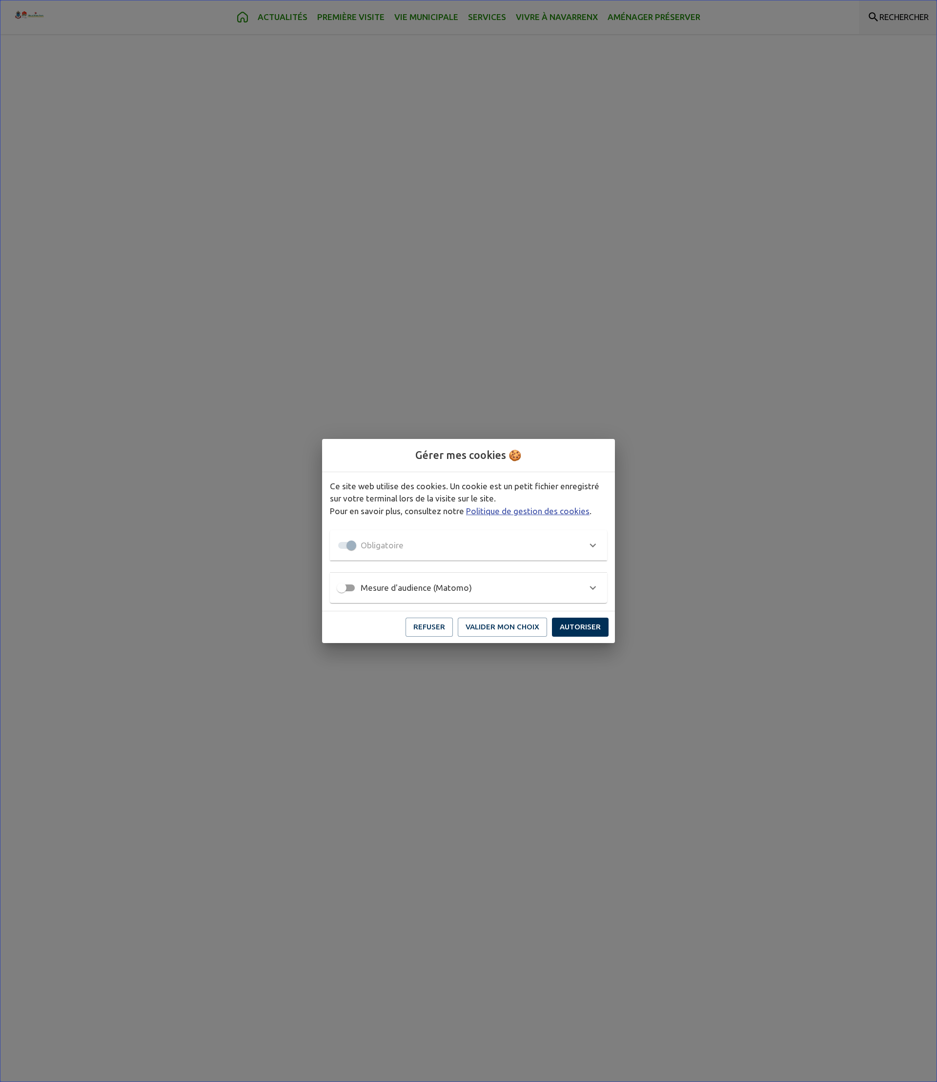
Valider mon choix (502, 627)
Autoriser (580, 627)
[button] (468, 545)
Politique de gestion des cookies (528, 511)
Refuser (429, 627)
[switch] (341, 588)
